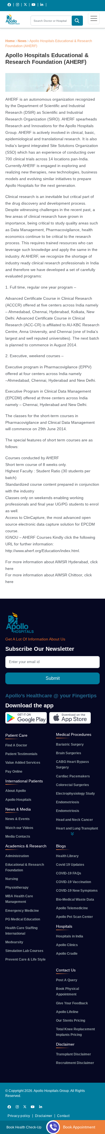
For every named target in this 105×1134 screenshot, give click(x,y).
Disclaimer (43, 1116)
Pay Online (13, 771)
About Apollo (15, 791)
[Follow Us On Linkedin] (42, 4)
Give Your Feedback (72, 1003)
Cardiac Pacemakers (73, 776)
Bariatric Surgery (70, 744)
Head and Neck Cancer (74, 820)
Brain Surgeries (68, 753)
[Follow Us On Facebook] (9, 4)
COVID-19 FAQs (68, 873)
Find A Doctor (16, 745)
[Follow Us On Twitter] (25, 4)
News (22, 41)
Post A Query (66, 980)
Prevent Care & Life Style (25, 959)
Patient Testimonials (21, 754)
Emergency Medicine (22, 911)
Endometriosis (67, 802)
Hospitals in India (69, 936)
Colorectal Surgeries (72, 785)
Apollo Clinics (67, 945)
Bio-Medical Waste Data (75, 899)
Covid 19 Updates (70, 865)
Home (10, 41)
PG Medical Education (22, 919)
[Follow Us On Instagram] (18, 4)
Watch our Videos (19, 828)
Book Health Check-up (23, 1127)
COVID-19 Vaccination (73, 882)
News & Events (17, 819)
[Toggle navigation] (94, 18)
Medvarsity (14, 942)
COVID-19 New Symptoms (77, 891)
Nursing (11, 879)
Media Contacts (17, 836)
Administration (17, 856)
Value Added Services (22, 763)
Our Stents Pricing (70, 1020)
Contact (63, 1116)
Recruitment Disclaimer (75, 1063)
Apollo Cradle (67, 954)
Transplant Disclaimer (73, 1054)
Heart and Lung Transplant (77, 828)
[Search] (77, 21)
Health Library (67, 856)
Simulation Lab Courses (24, 951)
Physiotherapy (17, 887)
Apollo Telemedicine (72, 908)
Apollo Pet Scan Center (74, 917)
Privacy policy (19, 1116)
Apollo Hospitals (18, 800)
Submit (53, 678)
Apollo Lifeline (67, 1012)
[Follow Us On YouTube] (33, 4)
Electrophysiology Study (75, 794)
